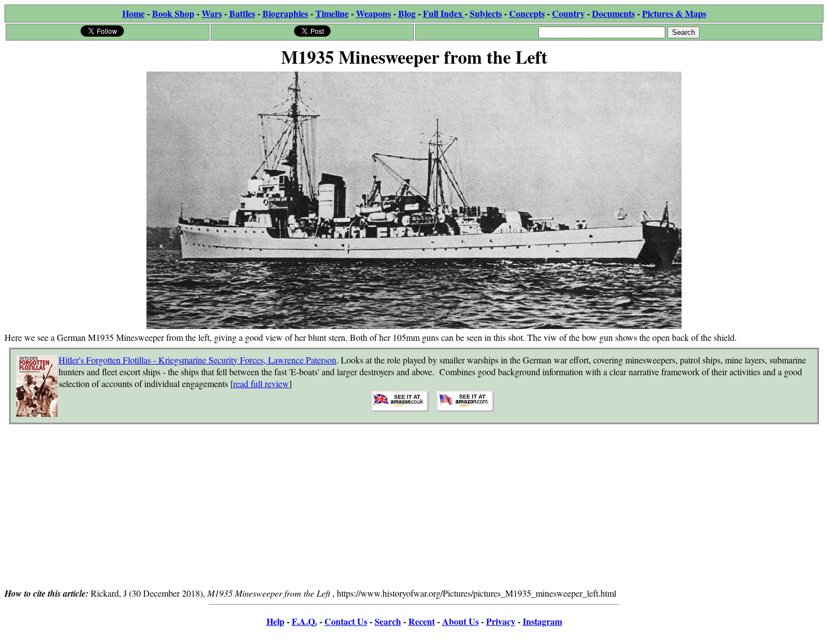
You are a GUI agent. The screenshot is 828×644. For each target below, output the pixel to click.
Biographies (285, 13)
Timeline (332, 13)
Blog (407, 13)
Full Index (444, 13)
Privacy (500, 621)
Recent (421, 621)
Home (133, 13)
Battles (242, 13)
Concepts (527, 13)
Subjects (486, 13)
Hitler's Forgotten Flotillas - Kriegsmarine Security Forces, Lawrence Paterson (197, 360)
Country (568, 13)
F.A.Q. (304, 621)
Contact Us (345, 621)
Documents (613, 13)
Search (388, 621)
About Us (460, 621)
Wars (212, 13)
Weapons (373, 13)
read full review (261, 383)
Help (275, 621)
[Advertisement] (414, 508)
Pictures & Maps (674, 13)
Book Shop (173, 13)
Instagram (542, 621)
